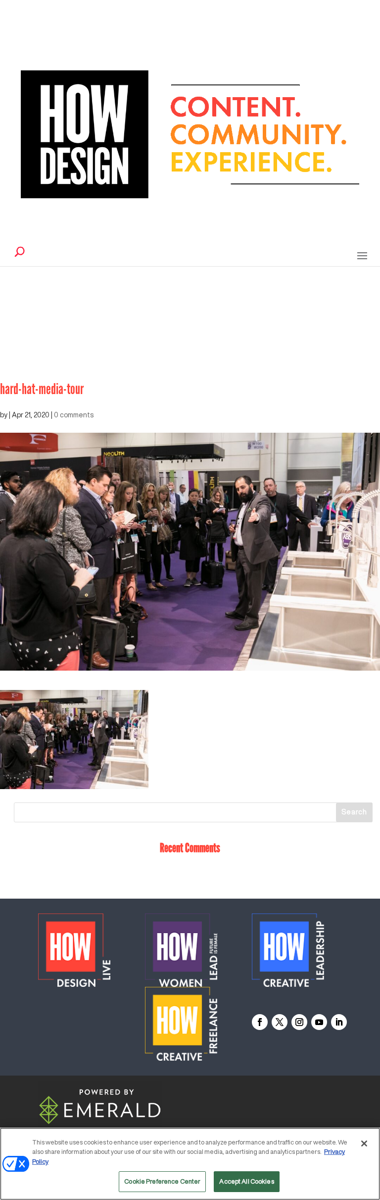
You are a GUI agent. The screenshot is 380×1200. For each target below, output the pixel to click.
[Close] (364, 1143)
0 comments (74, 414)
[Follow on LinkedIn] (339, 1022)
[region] (190, 1164)
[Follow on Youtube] (319, 1022)
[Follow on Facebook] (260, 1022)
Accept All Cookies (246, 1181)
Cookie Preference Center (162, 1181)
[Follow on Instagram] (299, 1022)
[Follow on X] (279, 1022)
